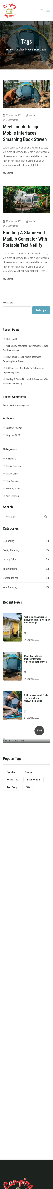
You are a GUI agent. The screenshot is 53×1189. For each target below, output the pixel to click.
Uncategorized (13, 488)
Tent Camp (12, 787)
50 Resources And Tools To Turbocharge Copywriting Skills (36, 698)
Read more (8, 173)
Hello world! (11, 339)
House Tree (12, 779)
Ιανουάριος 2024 (14, 427)
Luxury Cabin (12, 473)
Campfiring (11, 458)
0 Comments (12, 119)
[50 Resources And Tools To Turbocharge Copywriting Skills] (12, 705)
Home (9, 49)
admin (32, 115)
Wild (28, 787)
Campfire (11, 772)
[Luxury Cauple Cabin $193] (26, 741)
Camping (29, 772)
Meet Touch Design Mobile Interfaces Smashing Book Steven (35, 659)
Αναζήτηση (8, 302)
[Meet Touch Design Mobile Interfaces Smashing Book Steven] (12, 666)
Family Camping (13, 466)
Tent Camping (12, 481)
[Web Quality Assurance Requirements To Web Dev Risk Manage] (12, 627)
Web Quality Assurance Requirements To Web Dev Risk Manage (37, 620)
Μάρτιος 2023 (13, 435)
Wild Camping (12, 496)
